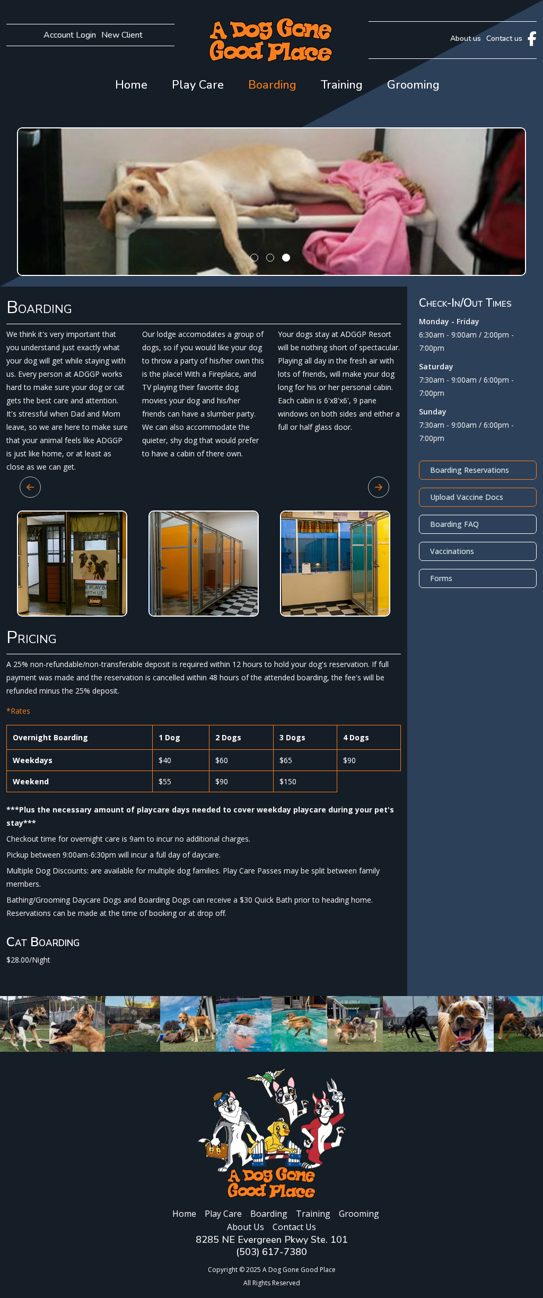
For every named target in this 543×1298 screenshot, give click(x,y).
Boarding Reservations (469, 470)
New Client (122, 35)
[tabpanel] (271, 201)
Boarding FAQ (454, 524)
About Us (245, 1227)
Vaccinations (452, 551)
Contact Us (294, 1227)
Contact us (504, 38)
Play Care (198, 85)
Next (373, 482)
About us (465, 38)
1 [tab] (255, 269)
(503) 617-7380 (271, 1251)
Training (342, 85)
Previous (25, 482)
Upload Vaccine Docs (466, 497)
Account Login (69, 35)
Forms (441, 578)
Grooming (413, 85)
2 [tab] (271, 269)
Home (131, 85)
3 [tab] (287, 269)
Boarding (272, 85)
